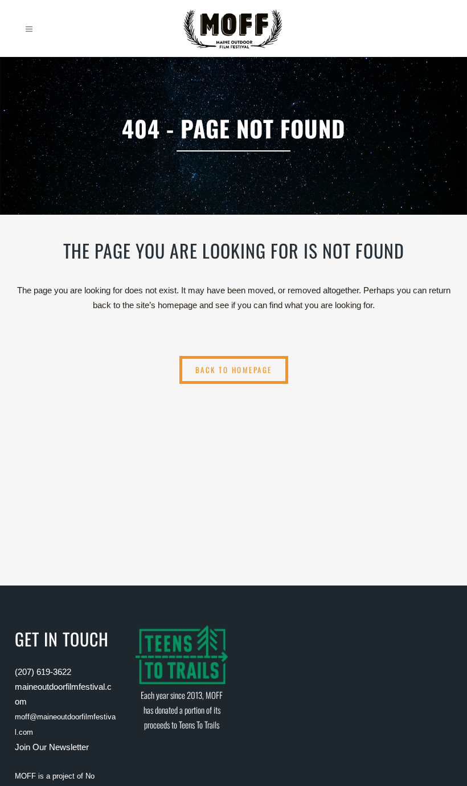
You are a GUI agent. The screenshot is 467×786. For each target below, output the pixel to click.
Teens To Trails (199, 724)
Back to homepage (233, 369)
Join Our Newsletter (52, 747)
